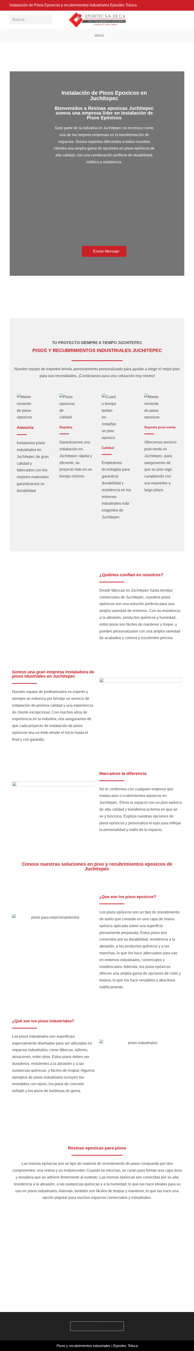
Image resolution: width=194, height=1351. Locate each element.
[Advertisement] (104, 208)
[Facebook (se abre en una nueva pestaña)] (182, 5)
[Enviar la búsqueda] (47, 19)
